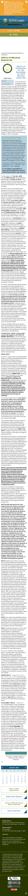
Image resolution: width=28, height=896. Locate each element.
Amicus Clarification (14, 811)
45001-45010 (4, 677)
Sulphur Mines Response (14, 796)
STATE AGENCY (6, 84)
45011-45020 (13, 677)
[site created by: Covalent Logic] (22, 894)
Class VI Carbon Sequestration (14, 789)
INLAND (4, 81)
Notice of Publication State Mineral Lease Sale (14, 803)
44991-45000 (19, 675)
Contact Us (5, 834)
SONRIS (14, 31)
